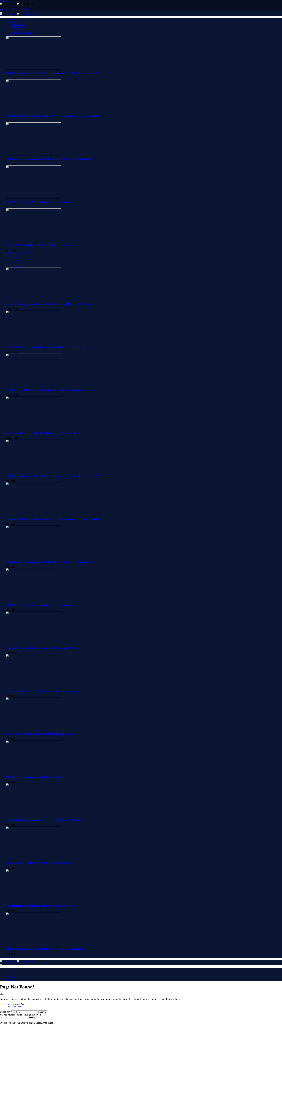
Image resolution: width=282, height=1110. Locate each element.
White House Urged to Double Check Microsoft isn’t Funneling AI (41, 433)
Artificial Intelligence (21, 253)
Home (9, 19)
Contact (15, 30)
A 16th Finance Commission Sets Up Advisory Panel (34, 777)
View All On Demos (21, 32)
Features (11, 22)
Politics (15, 258)
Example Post (18, 24)
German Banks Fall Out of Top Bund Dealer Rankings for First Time (42, 691)
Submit (32, 1018)
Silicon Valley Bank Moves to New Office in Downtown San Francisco (43, 820)
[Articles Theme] (16, 14)
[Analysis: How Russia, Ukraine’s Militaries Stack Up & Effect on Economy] (33, 1026)
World (10, 35)
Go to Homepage (14, 1006)
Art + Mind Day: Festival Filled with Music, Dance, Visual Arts (38, 202)
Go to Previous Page (15, 1004)
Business (16, 263)
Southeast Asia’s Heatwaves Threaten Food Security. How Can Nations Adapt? (48, 159)
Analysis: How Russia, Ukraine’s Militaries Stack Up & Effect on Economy (45, 949)
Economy (11, 255)
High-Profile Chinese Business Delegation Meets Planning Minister (42, 648)
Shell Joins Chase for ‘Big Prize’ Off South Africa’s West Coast (40, 863)
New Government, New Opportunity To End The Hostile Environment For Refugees (50, 390)
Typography (17, 27)
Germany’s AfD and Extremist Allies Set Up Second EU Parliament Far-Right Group (50, 347)
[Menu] (1, 12)
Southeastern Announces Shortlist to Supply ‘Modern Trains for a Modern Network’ (51, 73)
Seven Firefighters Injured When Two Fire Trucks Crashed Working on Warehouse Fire (53, 116)
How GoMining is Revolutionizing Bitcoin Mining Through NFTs (39, 906)
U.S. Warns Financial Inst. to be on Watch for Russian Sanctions (40, 734)
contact (11, 956)
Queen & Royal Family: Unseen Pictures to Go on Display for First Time (44, 245)
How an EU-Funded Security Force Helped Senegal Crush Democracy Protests (48, 304)
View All (16, 266)
